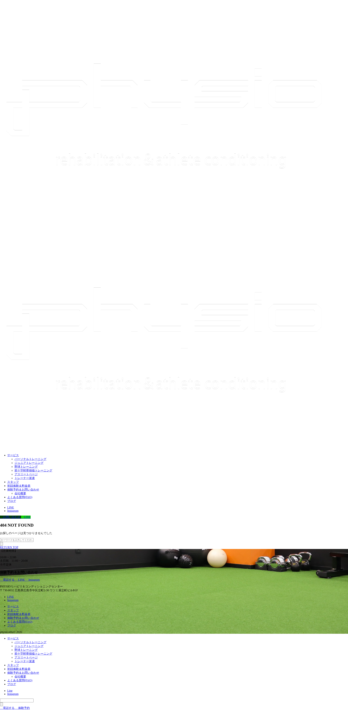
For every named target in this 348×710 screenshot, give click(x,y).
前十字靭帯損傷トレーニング (33, 470)
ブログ (11, 501)
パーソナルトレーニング (30, 459)
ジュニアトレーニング (29, 462)
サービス (13, 455)
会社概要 (20, 493)
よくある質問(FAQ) (19, 497)
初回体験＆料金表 (18, 485)
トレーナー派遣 (24, 478)
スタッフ (13, 481)
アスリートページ (26, 474)
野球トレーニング (26, 466)
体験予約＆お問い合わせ (23, 489)
